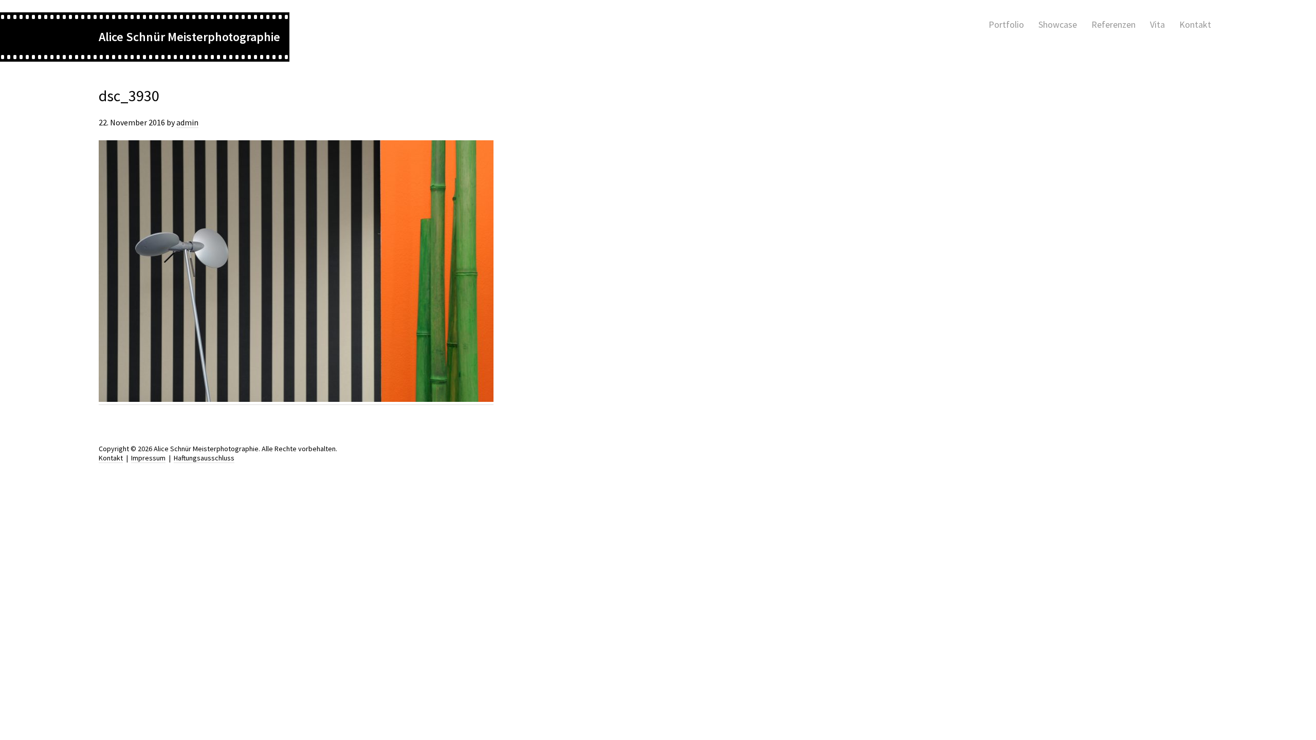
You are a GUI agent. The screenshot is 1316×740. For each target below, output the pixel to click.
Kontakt (111, 457)
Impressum (148, 457)
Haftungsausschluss (204, 457)
